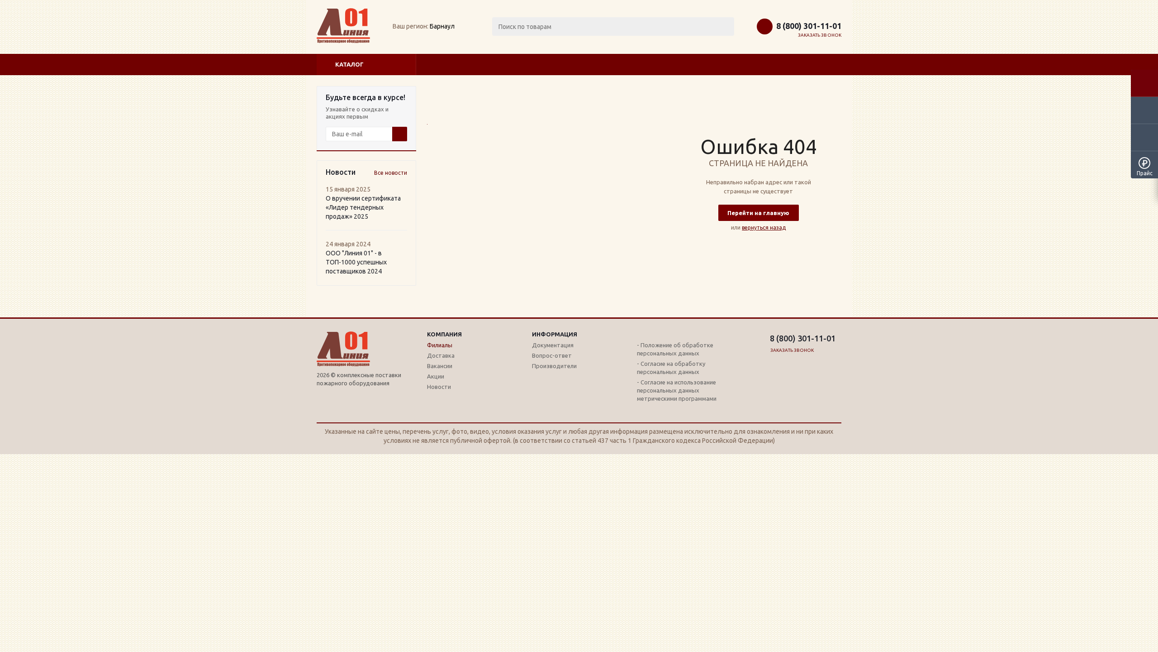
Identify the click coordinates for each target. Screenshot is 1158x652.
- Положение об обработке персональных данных (675, 349)
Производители (554, 366)
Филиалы (439, 345)
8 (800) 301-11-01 (808, 26)
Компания (444, 334)
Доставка (441, 355)
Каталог (349, 64)
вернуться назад (764, 227)
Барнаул (442, 26)
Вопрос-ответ (552, 355)
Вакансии (439, 366)
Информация (554, 334)
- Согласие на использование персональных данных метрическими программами (677, 390)
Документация (553, 345)
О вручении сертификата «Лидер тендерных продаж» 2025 (363, 207)
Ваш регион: (410, 26)
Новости (439, 387)
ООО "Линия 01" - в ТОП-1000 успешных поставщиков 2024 (356, 262)
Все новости (390, 173)
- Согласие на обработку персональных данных (671, 367)
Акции (435, 376)
